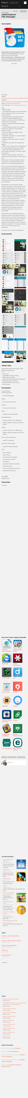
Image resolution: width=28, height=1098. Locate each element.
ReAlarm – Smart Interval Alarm (10, 936)
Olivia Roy (15, 11)
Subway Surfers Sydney (9, 1008)
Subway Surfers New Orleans (11, 999)
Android (4, 757)
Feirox (5, 3)
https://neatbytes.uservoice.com (18, 105)
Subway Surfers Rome (9, 1028)
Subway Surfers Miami (9, 1032)
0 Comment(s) (5, 12)
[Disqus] (14, 788)
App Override (6, 1036)
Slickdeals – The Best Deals (25, 11)
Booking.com (6, 878)
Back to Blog (23, 11)
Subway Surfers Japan (9, 1024)
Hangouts (18, 1048)
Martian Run (6, 869)
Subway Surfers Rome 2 (9, 1016)
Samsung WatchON (8, 1020)
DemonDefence (14, 1051)
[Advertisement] (14, 78)
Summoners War (6, 955)
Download (6, 482)
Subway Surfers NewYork (9, 1012)
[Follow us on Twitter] (7, 6)
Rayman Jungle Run (8, 893)
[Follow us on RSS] (5, 6)
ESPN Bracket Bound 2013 (10, 920)
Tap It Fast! (5, 950)
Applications (12, 757)
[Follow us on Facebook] (2, 6)
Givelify (5, 885)
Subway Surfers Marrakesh (9, 945)
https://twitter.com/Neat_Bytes (12, 103)
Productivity (21, 757)
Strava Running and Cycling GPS (21, 11)
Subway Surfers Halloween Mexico (11, 940)
